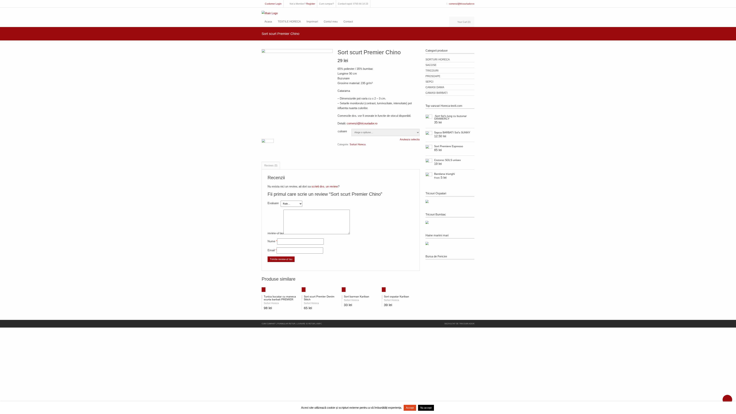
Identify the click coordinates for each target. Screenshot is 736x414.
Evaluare (273, 203)
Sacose (431, 65)
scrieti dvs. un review (324, 186)
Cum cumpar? (269, 324)
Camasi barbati (437, 92)
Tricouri (432, 70)
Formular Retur (286, 324)
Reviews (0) (270, 165)
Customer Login (273, 3)
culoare (342, 131)
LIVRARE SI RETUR (306, 324)
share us (727, 399)
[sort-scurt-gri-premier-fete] (297, 51)
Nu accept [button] (426, 407)
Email (271, 250)
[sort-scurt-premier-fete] (268, 146)
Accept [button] (410, 407)
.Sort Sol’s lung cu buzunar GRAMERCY (450, 117)
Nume (271, 241)
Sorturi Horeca (358, 144)
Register (310, 3)
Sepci (429, 81)
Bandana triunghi (444, 173)
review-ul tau (275, 233)
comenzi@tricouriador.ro (461, 3)
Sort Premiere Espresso (448, 146)
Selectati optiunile (262, 288)
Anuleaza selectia (410, 139)
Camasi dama (435, 87)
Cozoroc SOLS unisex (447, 160)
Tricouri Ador (466, 324)
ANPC (319, 324)
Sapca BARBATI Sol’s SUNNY (452, 132)
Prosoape (433, 76)
